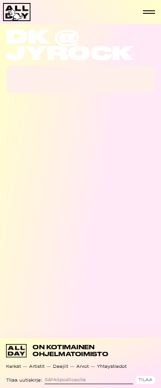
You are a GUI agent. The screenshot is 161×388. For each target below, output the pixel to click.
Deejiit (60, 366)
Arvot (82, 366)
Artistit (37, 366)
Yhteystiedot (112, 366)
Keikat (13, 366)
